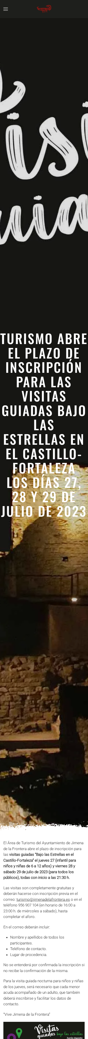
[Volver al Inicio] (44, 9)
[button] (5, 9)
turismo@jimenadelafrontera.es (43, 899)
